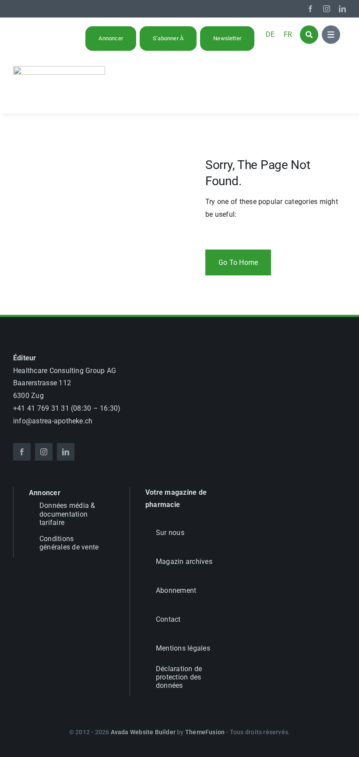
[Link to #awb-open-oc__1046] (309, 34)
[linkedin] (342, 8)
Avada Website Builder (143, 732)
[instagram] (326, 8)
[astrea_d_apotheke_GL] (59, 69)
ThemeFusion (205, 732)
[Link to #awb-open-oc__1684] (331, 34)
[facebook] (310, 8)
